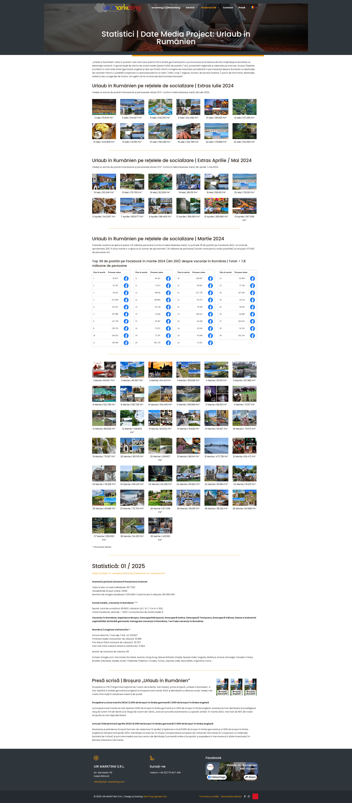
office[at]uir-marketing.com (109, 781)
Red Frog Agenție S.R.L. (155, 796)
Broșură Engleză (236, 692)
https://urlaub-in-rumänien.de (108, 573)
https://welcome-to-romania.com (146, 573)
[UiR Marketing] (117, 7)
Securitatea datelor (231, 796)
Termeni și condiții (209, 796)
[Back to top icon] (255, 796)
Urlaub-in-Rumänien (242, 765)
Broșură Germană (222, 692)
